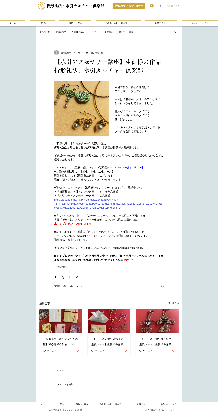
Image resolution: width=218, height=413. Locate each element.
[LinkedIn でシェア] (70, 277)
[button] (174, 5)
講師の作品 (61, 32)
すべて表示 (173, 303)
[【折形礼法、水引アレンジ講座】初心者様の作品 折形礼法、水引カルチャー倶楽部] (60, 321)
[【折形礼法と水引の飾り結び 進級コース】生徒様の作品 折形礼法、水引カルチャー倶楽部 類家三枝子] (109, 321)
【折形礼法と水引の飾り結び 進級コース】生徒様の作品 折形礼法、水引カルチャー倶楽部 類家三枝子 (109, 342)
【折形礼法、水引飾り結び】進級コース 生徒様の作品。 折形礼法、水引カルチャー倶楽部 (157, 342)
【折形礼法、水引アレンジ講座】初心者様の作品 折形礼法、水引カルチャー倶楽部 (61, 342)
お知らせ (94, 32)
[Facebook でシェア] (55, 277)
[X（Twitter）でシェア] (62, 277)
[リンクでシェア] (77, 277)
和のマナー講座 (126, 32)
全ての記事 (44, 32)
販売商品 (109, 32)
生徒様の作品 (78, 32)
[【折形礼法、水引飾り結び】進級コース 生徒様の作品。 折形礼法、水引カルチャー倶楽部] (157, 321)
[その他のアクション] (162, 52)
